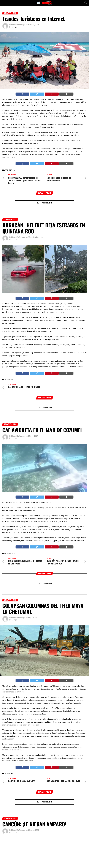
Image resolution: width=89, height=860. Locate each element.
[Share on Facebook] (22, 94)
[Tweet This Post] (37, 94)
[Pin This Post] (52, 94)
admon (14, 27)
